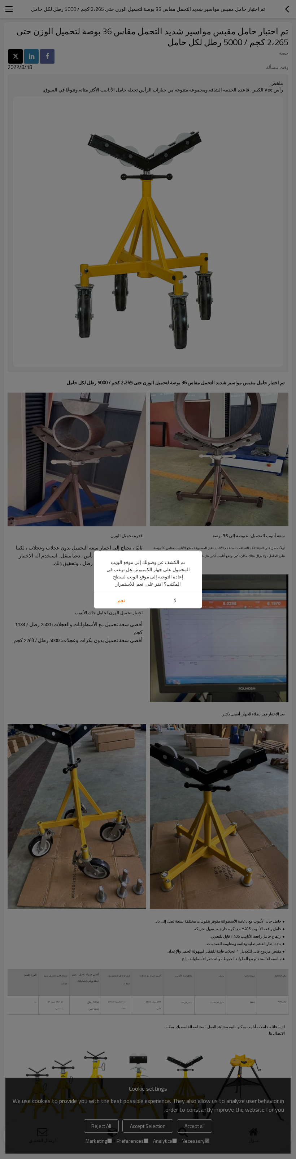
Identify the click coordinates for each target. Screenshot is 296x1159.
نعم (121, 600)
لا (175, 600)
